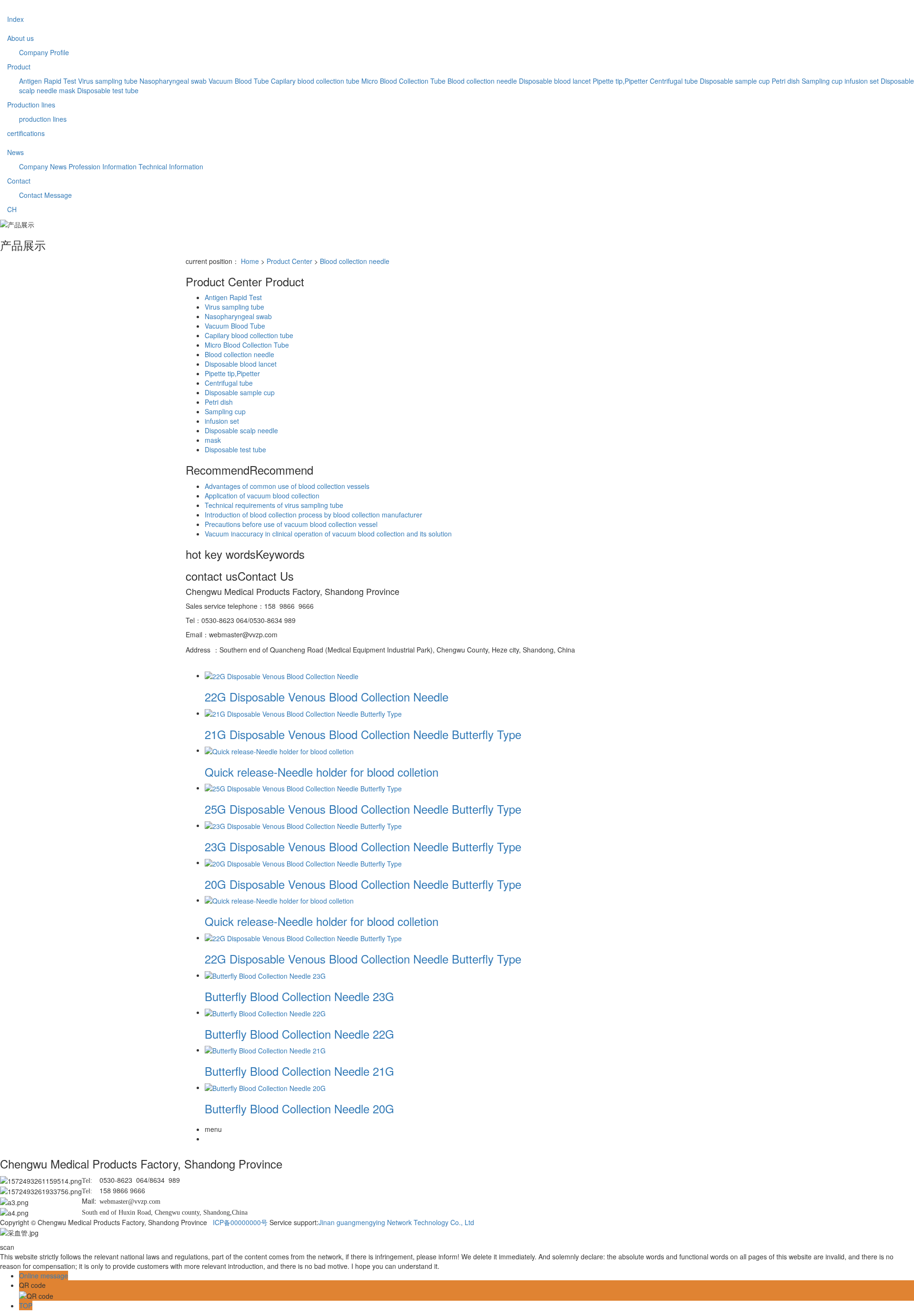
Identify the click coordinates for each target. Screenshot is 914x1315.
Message (58, 195)
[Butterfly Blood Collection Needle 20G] (265, 1087)
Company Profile (44, 52)
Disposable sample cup (735, 81)
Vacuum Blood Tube (239, 81)
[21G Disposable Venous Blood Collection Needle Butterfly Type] (303, 713)
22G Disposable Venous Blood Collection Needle (326, 696)
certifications (26, 133)
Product (18, 66)
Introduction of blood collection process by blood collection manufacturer (313, 514)
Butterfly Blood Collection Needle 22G (299, 1033)
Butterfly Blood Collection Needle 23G (299, 996)
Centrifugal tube (674, 81)
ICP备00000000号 (240, 1222)
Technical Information (171, 166)
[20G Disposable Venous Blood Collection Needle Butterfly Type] (303, 862)
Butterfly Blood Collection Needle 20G (299, 1108)
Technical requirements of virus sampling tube (274, 505)
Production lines (31, 104)
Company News (43, 166)
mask (67, 90)
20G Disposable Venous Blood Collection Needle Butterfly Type (363, 884)
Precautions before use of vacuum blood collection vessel (291, 524)
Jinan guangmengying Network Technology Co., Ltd (396, 1222)
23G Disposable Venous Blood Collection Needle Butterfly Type (363, 846)
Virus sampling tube (108, 81)
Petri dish (786, 81)
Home (250, 261)
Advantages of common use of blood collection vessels (287, 486)
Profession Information (103, 166)
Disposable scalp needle (241, 430)
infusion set (861, 81)
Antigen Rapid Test (47, 81)
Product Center (289, 261)
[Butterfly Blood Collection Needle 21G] (265, 1049)
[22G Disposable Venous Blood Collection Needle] (281, 675)
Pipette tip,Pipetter (620, 81)
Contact (18, 180)
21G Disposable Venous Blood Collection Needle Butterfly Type (363, 734)
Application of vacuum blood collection (262, 495)
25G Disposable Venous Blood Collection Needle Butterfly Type (363, 808)
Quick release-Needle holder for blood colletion (321, 771)
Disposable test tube (108, 90)
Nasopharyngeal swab (173, 81)
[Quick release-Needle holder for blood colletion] (279, 750)
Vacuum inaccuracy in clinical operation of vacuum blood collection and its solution (328, 533)
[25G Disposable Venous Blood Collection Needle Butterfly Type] (303, 787)
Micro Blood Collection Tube (403, 81)
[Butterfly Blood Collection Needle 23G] (265, 975)
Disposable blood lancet (555, 81)
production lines (43, 119)
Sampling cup (822, 81)
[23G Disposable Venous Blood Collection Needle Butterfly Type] (303, 825)
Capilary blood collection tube (315, 81)
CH (12, 209)
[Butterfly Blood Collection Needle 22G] (265, 1012)
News (15, 152)
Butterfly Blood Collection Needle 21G (299, 1070)
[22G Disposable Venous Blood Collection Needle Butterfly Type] (303, 937)
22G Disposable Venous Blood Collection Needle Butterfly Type (363, 958)
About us (20, 38)
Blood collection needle (482, 81)
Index (15, 19)
